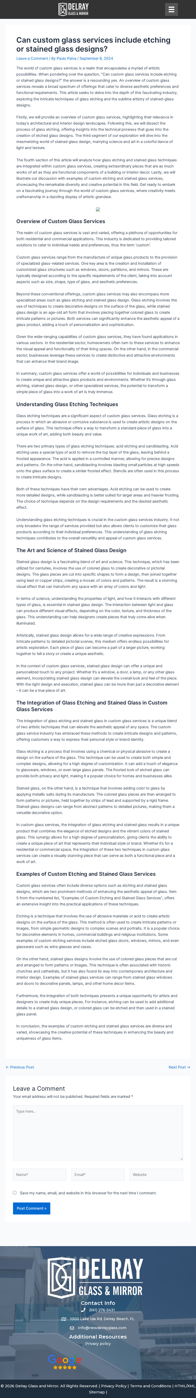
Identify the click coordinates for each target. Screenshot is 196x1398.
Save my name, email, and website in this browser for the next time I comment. (88, 1193)
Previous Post (20, 1067)
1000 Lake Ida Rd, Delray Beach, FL (102, 1319)
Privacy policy (98, 1343)
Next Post (179, 1067)
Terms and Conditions (150, 1386)
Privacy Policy (114, 1386)
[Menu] (171, 9)
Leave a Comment (32, 58)
